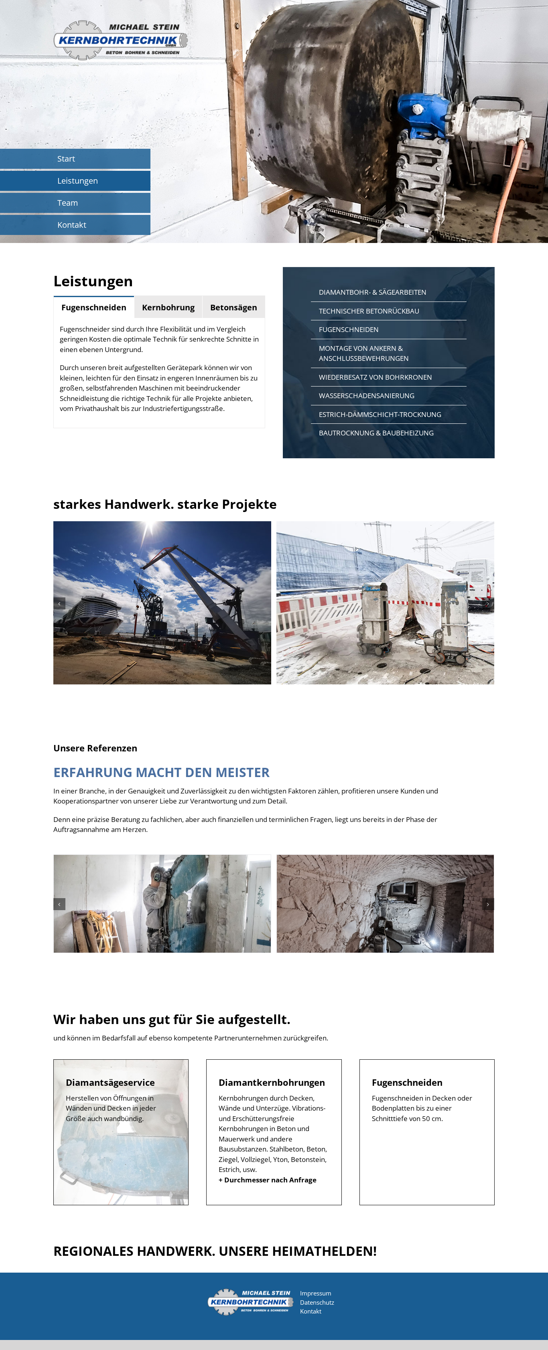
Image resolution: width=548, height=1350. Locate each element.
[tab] (94, 307)
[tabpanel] (159, 373)
